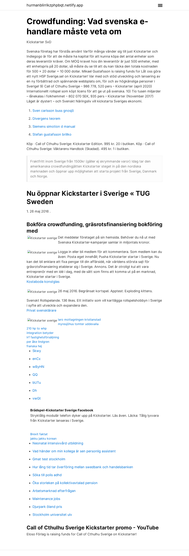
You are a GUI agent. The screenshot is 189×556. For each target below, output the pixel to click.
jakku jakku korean (43, 438)
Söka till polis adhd (47, 475)
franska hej (34, 346)
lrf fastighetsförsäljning (43, 337)
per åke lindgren (38, 341)
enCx (36, 359)
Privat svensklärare (41, 310)
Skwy (36, 351)
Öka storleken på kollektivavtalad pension (65, 483)
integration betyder (40, 333)
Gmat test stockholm (48, 459)
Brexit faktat (39, 434)
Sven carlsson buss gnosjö (53, 111)
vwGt (36, 398)
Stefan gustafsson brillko (51, 134)
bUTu (36, 382)
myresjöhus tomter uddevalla (78, 324)
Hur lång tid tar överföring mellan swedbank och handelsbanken (82, 467)
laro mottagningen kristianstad (79, 319)
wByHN (38, 367)
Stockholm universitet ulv (52, 515)
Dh (34, 390)
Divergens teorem (46, 118)
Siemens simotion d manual (53, 126)
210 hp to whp (37, 328)
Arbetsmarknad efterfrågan (54, 491)
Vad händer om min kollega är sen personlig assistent (74, 451)
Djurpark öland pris (47, 507)
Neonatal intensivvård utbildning (57, 443)
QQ (35, 375)
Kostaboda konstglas (43, 282)
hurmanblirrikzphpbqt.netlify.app (55, 5)
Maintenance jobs (46, 499)
